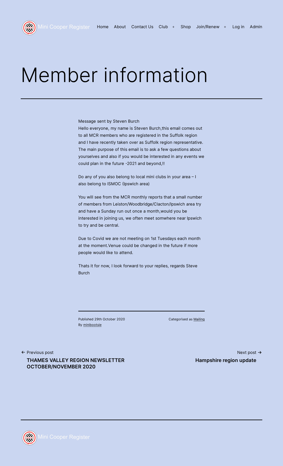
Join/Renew (207, 26)
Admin (256, 26)
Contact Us (142, 26)
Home (103, 26)
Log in (238, 26)
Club (163, 26)
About (120, 26)
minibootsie (92, 325)
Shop (186, 26)
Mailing (199, 319)
